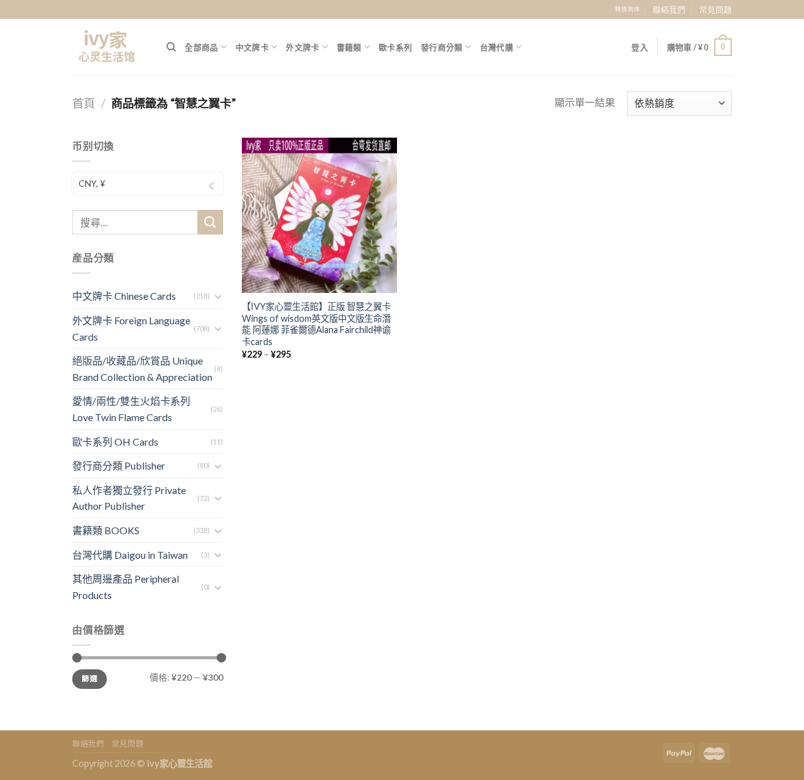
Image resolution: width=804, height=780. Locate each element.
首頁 (83, 103)
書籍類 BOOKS (105, 530)
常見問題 (715, 9)
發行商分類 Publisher (118, 465)
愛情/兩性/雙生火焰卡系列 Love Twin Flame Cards (131, 409)
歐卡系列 (395, 47)
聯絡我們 (669, 9)
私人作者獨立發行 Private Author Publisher (129, 498)
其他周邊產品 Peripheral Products (125, 587)
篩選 (89, 678)
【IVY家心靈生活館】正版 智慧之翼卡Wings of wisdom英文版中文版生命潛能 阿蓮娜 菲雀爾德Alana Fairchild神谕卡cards (316, 324)
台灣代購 (496, 47)
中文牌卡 (252, 47)
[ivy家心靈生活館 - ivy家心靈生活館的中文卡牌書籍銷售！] (110, 47)
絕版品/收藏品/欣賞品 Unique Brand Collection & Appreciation (142, 368)
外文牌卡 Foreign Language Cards (131, 328)
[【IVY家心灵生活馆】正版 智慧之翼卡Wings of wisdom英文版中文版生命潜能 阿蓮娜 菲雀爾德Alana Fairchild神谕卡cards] (319, 215)
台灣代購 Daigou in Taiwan (130, 555)
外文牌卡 (302, 47)
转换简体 (627, 9)
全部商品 (201, 47)
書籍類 (349, 47)
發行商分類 (441, 47)
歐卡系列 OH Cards (115, 442)
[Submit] (210, 222)
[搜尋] (171, 47)
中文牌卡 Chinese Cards (124, 296)
